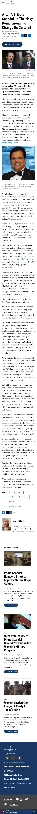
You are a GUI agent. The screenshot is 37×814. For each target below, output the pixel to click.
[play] (3, 811)
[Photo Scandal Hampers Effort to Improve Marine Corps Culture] (17, 558)
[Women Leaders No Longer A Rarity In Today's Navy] (17, 688)
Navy (19, 492)
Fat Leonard (23, 497)
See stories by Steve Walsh (23, 532)
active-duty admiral (10, 143)
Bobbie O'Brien (8, 655)
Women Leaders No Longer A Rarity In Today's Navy (16, 706)
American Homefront (16, 506)
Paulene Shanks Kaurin (23, 447)
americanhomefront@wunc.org (17, 783)
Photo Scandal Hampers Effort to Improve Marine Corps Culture (17, 578)
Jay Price (6, 588)
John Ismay (7, 714)
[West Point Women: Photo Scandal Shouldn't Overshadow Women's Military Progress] (17, 621)
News (10, 492)
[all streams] (34, 811)
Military (11, 501)
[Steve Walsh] (6, 524)
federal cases (23, 205)
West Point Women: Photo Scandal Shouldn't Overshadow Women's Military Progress (17, 643)
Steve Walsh (15, 34)
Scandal (11, 497)
